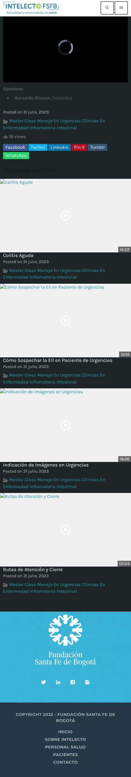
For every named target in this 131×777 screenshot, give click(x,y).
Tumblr (97, 147)
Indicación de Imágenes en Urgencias (46, 465)
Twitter (38, 147)
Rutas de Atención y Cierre (33, 570)
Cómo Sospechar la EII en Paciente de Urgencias (57, 360)
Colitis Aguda (18, 255)
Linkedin (60, 147)
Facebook (15, 147)
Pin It (79, 147)
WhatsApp (16, 155)
